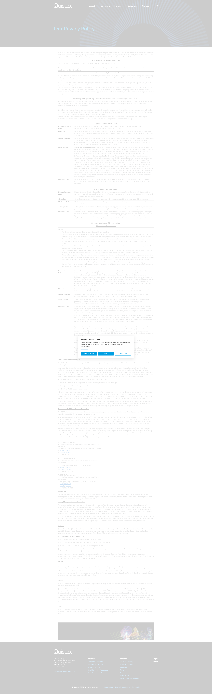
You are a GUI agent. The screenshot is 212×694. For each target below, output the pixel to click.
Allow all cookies (89, 353)
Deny (105, 353)
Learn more (84, 349)
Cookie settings (123, 353)
